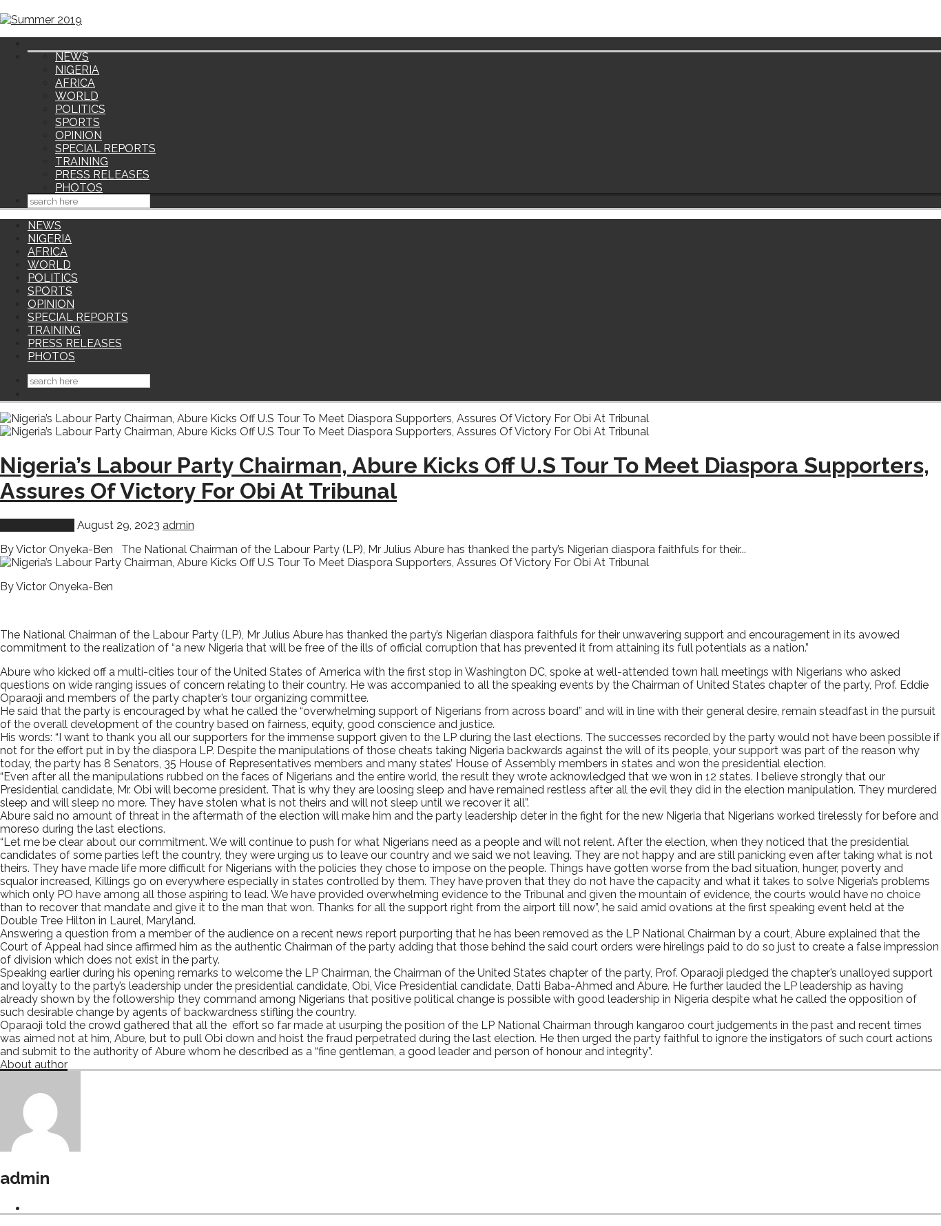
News (59, 525)
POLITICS (80, 109)
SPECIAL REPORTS (105, 148)
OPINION (78, 135)
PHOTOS (79, 187)
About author (34, 1064)
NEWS (72, 56)
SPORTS (77, 122)
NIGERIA (77, 69)
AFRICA (75, 83)
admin (178, 525)
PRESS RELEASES (102, 174)
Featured (22, 525)
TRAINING (81, 161)
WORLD (77, 96)
